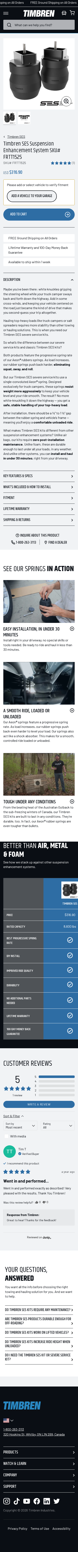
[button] (63, 163)
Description (11, 280)
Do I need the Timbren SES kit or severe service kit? (38, 1357)
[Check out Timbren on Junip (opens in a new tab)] (46, 1237)
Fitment (9, 498)
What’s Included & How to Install (27, 487)
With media (18, 1136)
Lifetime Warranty (16, 509)
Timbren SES (16, 136)
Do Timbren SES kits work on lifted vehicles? (37, 1333)
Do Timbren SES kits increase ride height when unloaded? (37, 1344)
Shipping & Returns (16, 520)
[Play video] (72, 628)
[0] (72, 13)
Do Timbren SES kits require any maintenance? (38, 1310)
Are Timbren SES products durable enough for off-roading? (38, 1321)
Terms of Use (40, 1528)
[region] (39, 962)
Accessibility (61, 1528)
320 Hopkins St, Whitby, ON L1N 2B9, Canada (34, 1434)
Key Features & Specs (18, 476)
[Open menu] (9, 13)
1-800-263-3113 (13, 1429)
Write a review (39, 1104)
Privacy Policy (17, 1528)
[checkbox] (20, 1136)
